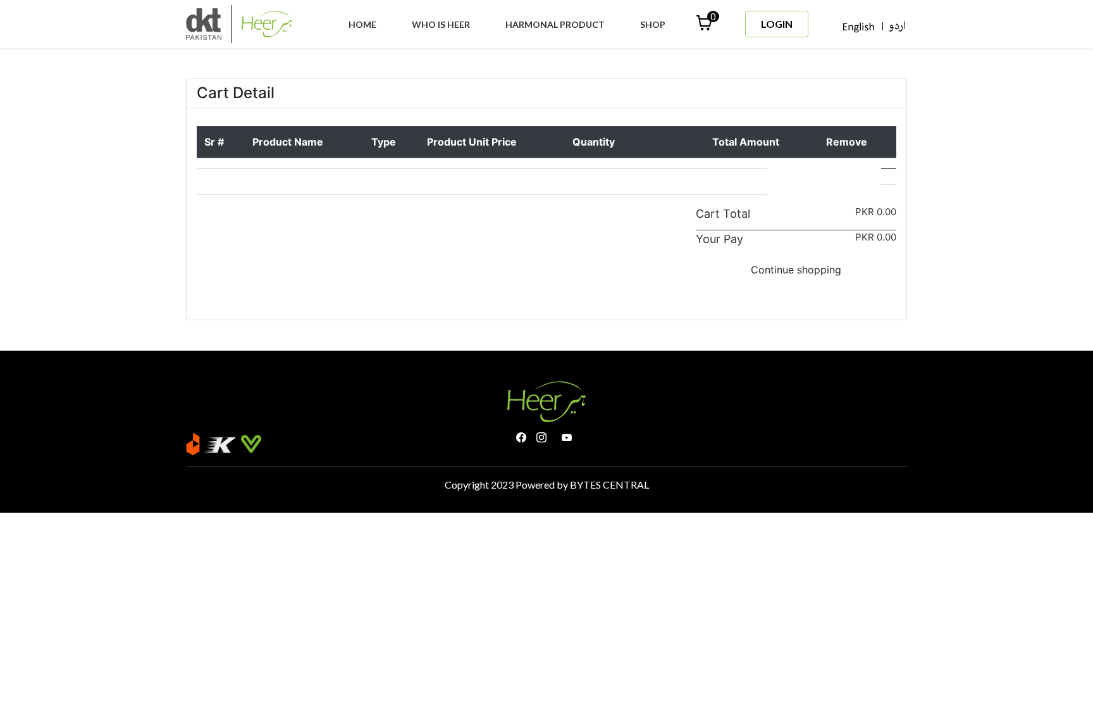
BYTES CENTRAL (609, 485)
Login (777, 24)
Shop (652, 24)
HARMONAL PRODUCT (555, 24)
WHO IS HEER (443, 24)
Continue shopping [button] (796, 269)
